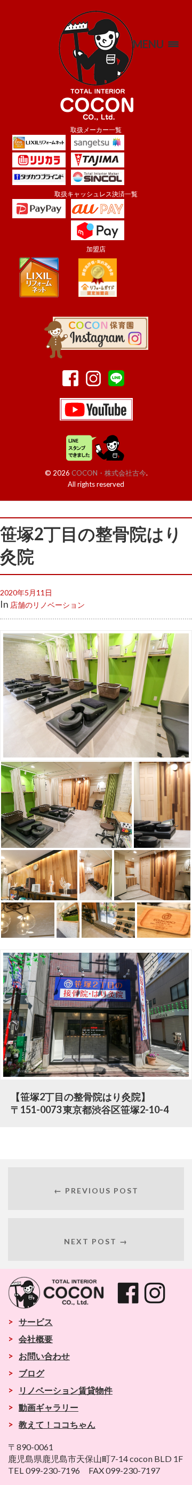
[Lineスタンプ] (96, 459)
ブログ (31, 1373)
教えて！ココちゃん (57, 1424)
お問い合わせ (44, 1356)
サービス (36, 1321)
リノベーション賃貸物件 (66, 1390)
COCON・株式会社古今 (108, 473)
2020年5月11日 (26, 592)
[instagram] (96, 382)
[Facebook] (73, 382)
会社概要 (36, 1339)
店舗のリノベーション (47, 604)
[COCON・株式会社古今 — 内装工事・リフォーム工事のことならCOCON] (96, 65)
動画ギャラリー (48, 1407)
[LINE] (119, 382)
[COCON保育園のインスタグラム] (96, 355)
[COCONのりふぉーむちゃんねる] (96, 417)
